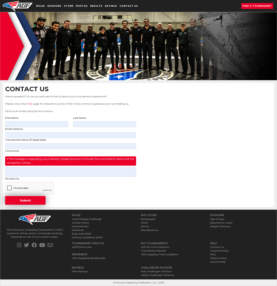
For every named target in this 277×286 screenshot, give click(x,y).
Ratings (111, 5)
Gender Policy (80, 222)
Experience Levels (221, 222)
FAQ (29, 103)
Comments (12, 150)
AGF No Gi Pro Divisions (155, 247)
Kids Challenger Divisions (156, 271)
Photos (82, 5)
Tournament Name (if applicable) (25, 139)
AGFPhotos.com (82, 247)
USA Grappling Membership (88, 258)
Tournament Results (153, 250)
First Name (11, 117)
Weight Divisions (220, 226)
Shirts (144, 222)
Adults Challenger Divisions (158, 275)
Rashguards (148, 219)
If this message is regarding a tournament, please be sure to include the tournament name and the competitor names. (70, 160)
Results (96, 5)
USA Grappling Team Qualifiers (159, 254)
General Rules (80, 226)
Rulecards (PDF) (81, 233)
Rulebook (78, 230)
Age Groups (217, 219)
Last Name (79, 117)
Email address (14, 128)
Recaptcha (12, 178)
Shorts (145, 226)
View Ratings (80, 271)
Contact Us (129, 5)
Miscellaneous (149, 230)
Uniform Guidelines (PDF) (87, 237)
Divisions (54, 5)
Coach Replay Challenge (87, 219)
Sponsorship (218, 261)
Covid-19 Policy (219, 250)
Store (68, 5)
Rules (40, 5)
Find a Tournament (257, 5)
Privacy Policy (218, 258)
